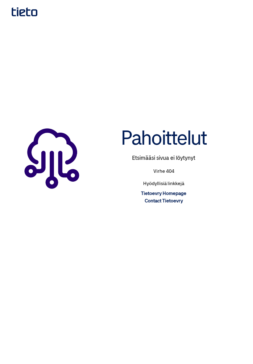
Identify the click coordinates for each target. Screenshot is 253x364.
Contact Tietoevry (164, 200)
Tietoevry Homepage (163, 193)
